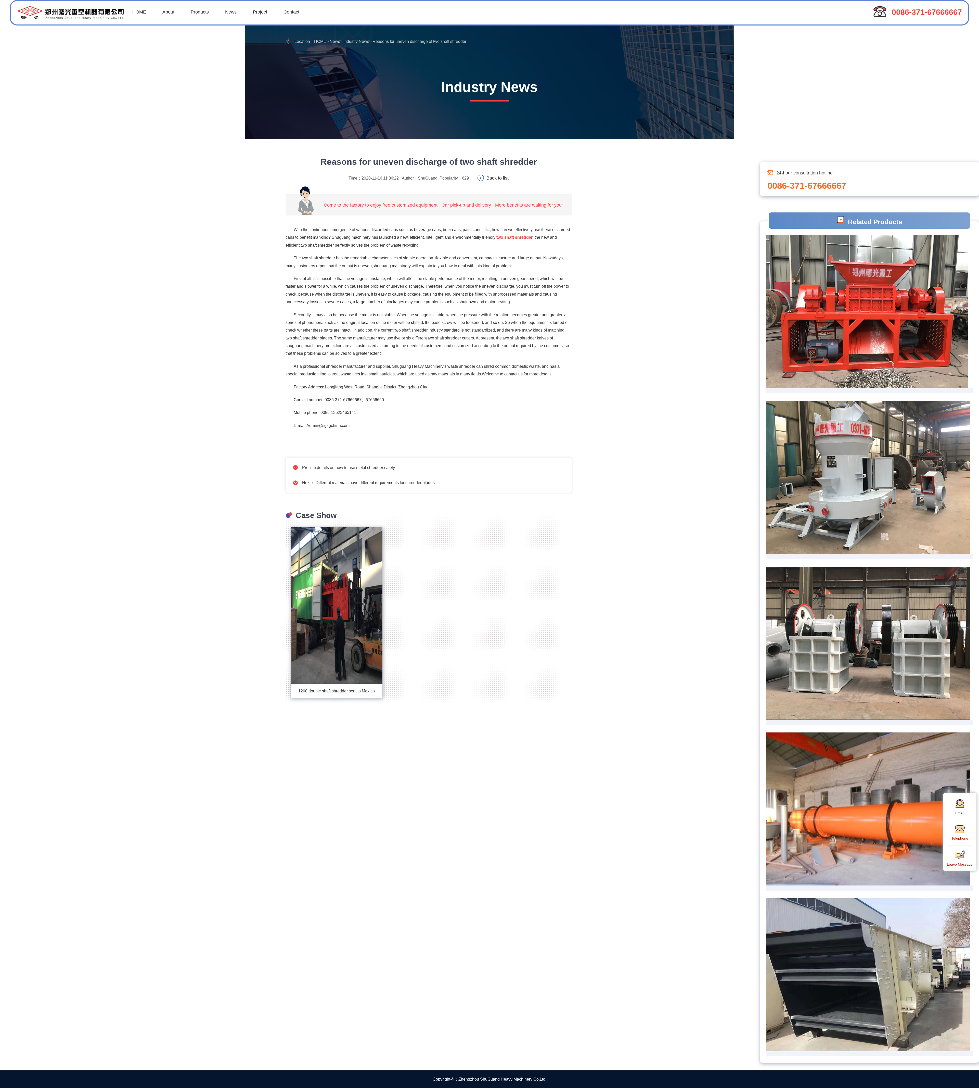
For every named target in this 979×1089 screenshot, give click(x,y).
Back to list (497, 177)
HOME (139, 11)
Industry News (356, 41)
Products (200, 11)
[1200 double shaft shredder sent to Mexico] (336, 605)
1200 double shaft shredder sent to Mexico (336, 691)
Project (260, 11)
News (231, 11)
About (168, 11)
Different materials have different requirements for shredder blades (375, 482)
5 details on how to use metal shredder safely (354, 467)
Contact (291, 11)
